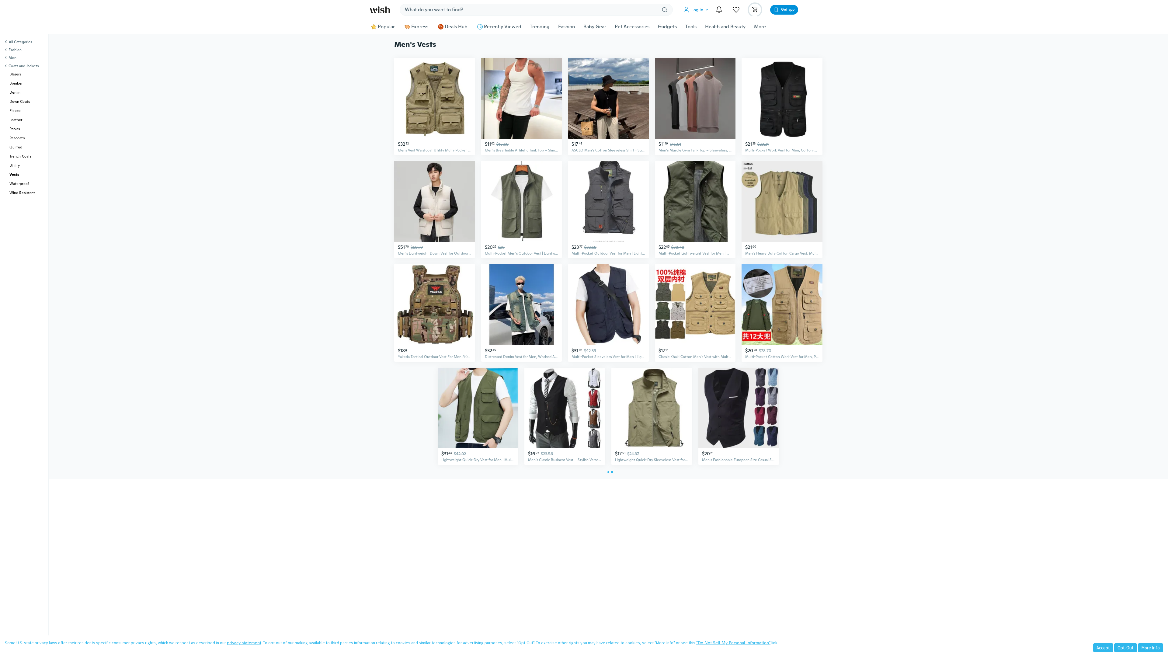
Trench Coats (20, 156)
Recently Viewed (502, 27)
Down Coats (19, 101)
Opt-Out (1126, 648)
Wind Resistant (22, 192)
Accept (1103, 648)
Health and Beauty (725, 27)
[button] (697, 10)
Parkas (14, 129)
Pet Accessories (632, 27)
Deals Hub (456, 27)
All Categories (20, 42)
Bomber (16, 83)
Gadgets (667, 27)
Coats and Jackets (23, 66)
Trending (540, 27)
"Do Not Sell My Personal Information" (733, 642)
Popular (386, 27)
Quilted (16, 147)
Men (12, 57)
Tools (691, 27)
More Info (1150, 648)
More (760, 27)
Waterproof (19, 183)
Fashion (566, 27)
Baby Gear (594, 27)
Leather (16, 119)
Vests (14, 174)
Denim (14, 92)
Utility (14, 165)
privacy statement (244, 642)
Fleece (15, 110)
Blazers (15, 74)
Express (419, 27)
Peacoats (17, 138)
